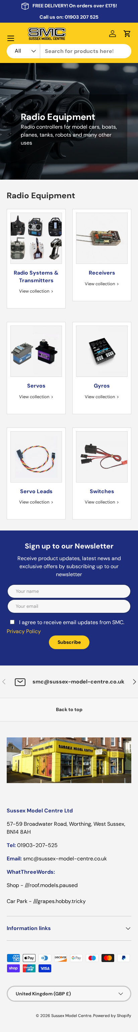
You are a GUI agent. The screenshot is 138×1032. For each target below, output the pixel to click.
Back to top (69, 709)
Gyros (102, 385)
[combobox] (69, 51)
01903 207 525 (81, 17)
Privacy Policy (24, 631)
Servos (36, 385)
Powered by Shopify (112, 1015)
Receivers (102, 272)
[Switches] (101, 457)
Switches (102, 491)
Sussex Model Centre (71, 1015)
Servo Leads (36, 491)
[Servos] (36, 351)
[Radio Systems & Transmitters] (36, 238)
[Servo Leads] (36, 457)
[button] (127, 33)
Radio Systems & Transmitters (36, 276)
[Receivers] (101, 238)
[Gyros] (101, 351)
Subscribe (69, 642)
